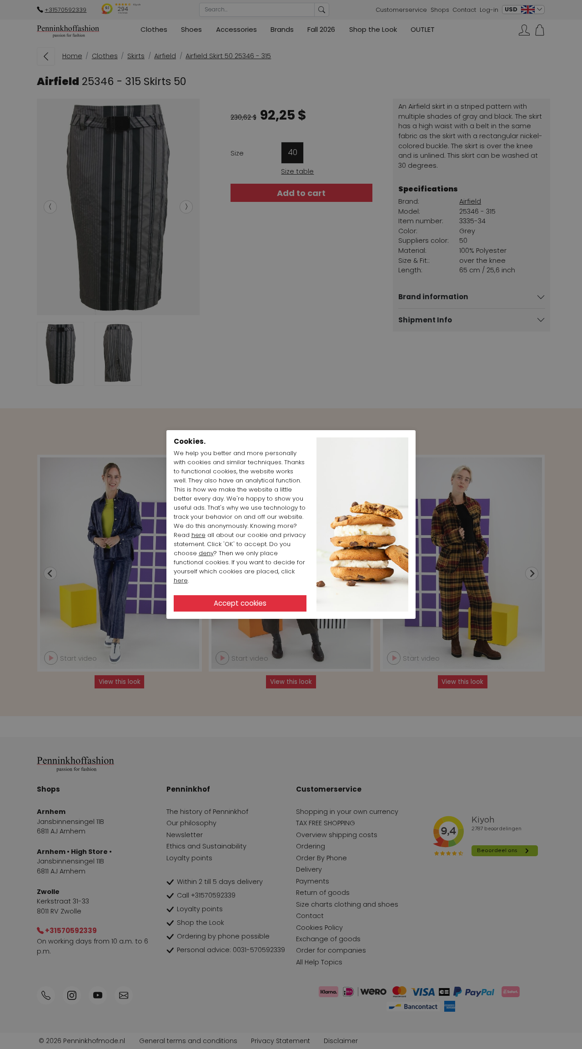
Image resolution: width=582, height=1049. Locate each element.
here (198, 535)
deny (206, 553)
